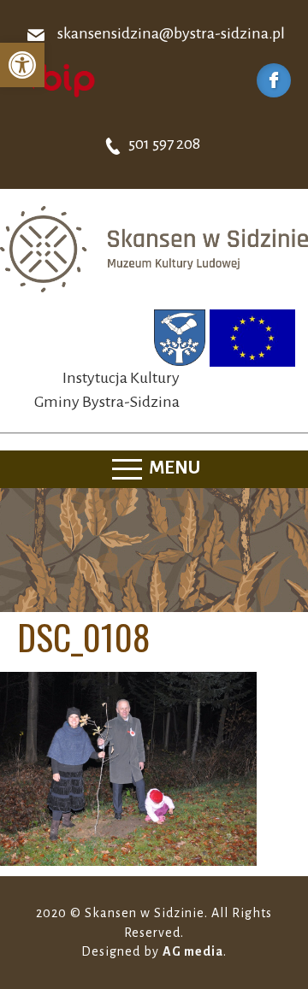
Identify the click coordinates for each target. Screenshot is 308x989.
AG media (193, 951)
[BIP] (55, 79)
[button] (22, 65)
